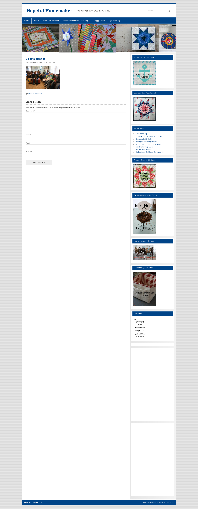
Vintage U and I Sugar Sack (146, 142)
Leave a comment (35, 94)
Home (26, 21)
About (36, 21)
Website (29, 152)
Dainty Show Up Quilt (144, 147)
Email (28, 143)
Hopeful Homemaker (49, 10)
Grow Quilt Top (141, 134)
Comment (30, 111)
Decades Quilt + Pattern (145, 139)
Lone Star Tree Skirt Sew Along (75, 21)
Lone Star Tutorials (51, 21)
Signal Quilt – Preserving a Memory (149, 144)
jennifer (48, 62)
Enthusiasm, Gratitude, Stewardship (150, 152)
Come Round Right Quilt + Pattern (149, 136)
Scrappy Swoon (98, 21)
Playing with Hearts (143, 149)
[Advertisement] (140, 384)
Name (29, 135)
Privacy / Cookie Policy (33, 502)
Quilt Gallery (115, 21)
